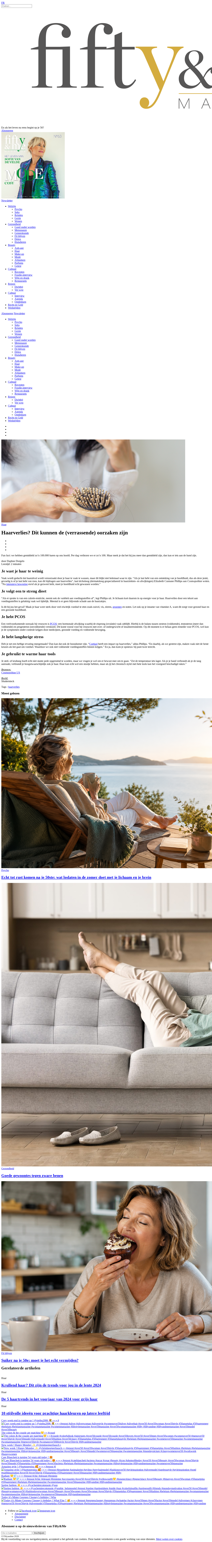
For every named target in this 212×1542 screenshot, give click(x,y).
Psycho (18, 209)
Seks (17, 212)
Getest (18, 266)
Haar (17, 251)
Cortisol (93, 643)
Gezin (18, 218)
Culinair (12, 269)
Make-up (19, 254)
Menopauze (21, 230)
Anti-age (19, 248)
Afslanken (20, 260)
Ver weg (19, 289)
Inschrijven (39, 1533)
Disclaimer (20, 1516)
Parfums (19, 263)
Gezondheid (14, 224)
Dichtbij (19, 286)
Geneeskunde (22, 233)
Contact (19, 1519)
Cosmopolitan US (10, 672)
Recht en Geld (15, 304)
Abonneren (7, 130)
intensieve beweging (17, 584)
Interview (20, 295)
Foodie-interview (23, 275)
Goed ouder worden (25, 227)
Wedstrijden (14, 307)
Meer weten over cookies (169, 1539)
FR (3, 2)
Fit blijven (20, 236)
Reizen (11, 283)
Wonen (18, 221)
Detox (18, 239)
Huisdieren (20, 242)
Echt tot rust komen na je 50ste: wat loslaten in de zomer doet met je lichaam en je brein (76, 877)
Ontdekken (20, 301)
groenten (117, 606)
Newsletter (7, 200)
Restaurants (21, 280)
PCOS (53, 623)
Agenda (19, 298)
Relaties (19, 215)
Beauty (11, 245)
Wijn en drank (22, 278)
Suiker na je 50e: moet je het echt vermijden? (40, 1360)
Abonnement (21, 1513)
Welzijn (12, 206)
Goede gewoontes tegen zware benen (32, 1175)
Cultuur (12, 292)
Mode (18, 257)
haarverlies (14, 686)
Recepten (19, 272)
